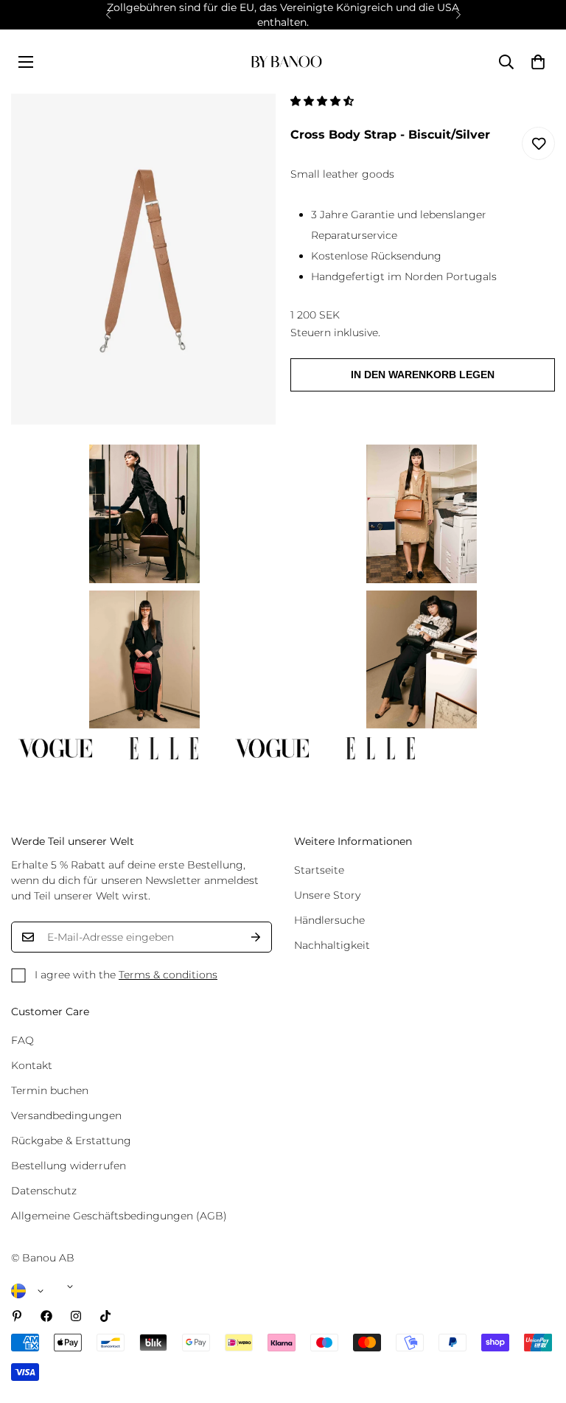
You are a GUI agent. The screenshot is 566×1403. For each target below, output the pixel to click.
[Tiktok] (105, 1316)
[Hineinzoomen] (244, 125)
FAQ (22, 1040)
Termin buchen (49, 1090)
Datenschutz (44, 1190)
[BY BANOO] (286, 61)
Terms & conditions (168, 974)
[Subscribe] (256, 937)
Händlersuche (329, 920)
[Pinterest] (17, 1316)
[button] (323, 101)
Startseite (319, 870)
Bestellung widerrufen (68, 1165)
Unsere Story (327, 895)
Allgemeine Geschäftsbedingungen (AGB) (119, 1215)
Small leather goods (342, 174)
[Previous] (108, 14)
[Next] (458, 14)
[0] (538, 62)
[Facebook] (46, 1316)
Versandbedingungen (66, 1115)
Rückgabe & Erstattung (71, 1140)
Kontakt (31, 1065)
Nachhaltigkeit (332, 945)
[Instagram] (76, 1316)
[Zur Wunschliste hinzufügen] (538, 143)
